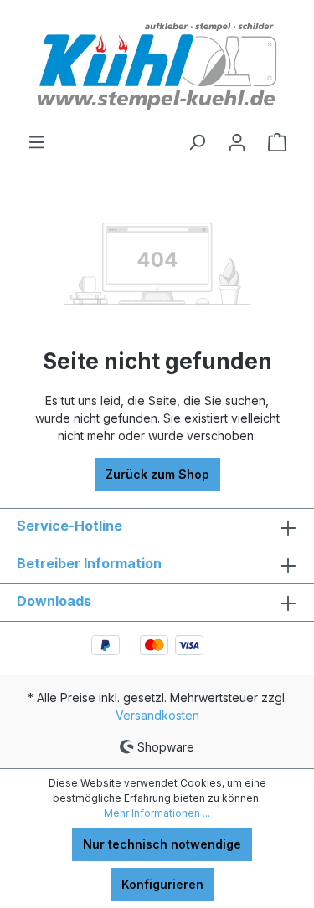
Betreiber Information (89, 563)
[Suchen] (197, 142)
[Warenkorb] (277, 142)
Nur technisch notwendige (162, 844)
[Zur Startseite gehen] (157, 66)
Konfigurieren (162, 884)
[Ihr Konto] (237, 142)
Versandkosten (157, 715)
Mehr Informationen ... (157, 813)
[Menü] (37, 142)
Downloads (54, 601)
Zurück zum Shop (157, 474)
